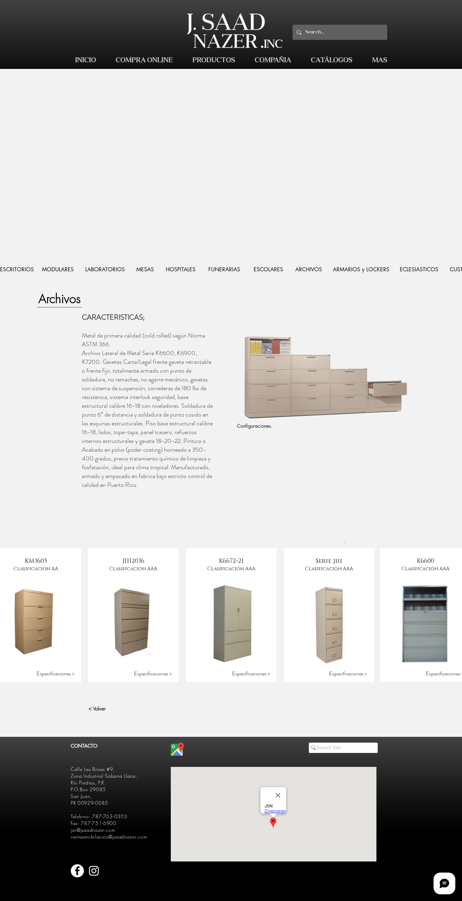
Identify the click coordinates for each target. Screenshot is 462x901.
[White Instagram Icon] (93, 870)
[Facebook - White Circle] (77, 870)
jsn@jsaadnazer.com (93, 830)
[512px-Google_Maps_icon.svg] (177, 749)
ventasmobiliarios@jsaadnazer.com (109, 836)
